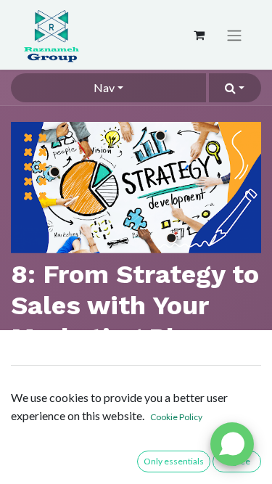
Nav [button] (104, 87)
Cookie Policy (176, 416)
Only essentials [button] (174, 461)
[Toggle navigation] (234, 35)
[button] (235, 87)
